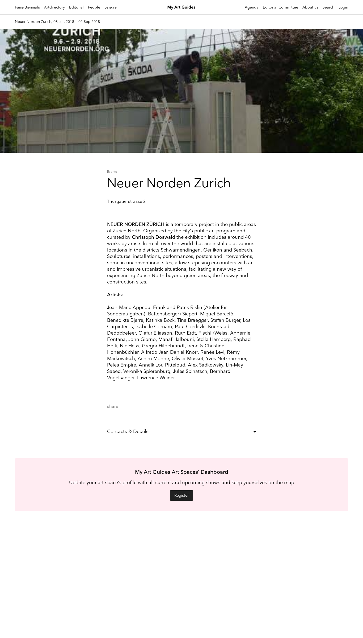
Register (181, 495)
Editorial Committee (280, 7)
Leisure (110, 7)
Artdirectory (54, 7)
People (94, 7)
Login (343, 7)
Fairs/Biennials (27, 7)
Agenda (252, 7)
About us (310, 7)
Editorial (76, 7)
